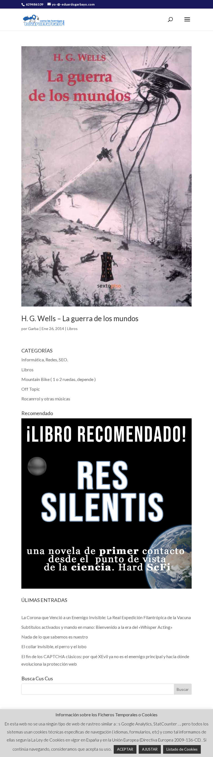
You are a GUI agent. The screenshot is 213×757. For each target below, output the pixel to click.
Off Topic (30, 389)
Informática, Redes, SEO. (44, 359)
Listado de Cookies (181, 749)
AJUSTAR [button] (150, 749)
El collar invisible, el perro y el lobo (54, 646)
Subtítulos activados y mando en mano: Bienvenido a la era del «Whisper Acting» (97, 627)
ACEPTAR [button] (125, 749)
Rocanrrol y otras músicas (45, 398)
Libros (72, 328)
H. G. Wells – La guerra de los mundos (79, 318)
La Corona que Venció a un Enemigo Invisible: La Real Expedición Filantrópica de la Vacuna (106, 617)
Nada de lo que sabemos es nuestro (54, 636)
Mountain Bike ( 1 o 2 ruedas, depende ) (58, 379)
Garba (33, 328)
